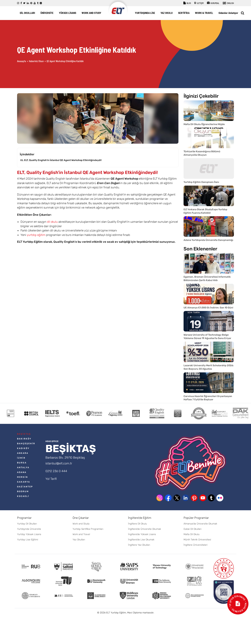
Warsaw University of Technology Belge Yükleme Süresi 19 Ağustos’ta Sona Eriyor (207, 336)
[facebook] (21, 3)
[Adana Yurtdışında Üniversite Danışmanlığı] (209, 226)
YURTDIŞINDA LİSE (145, 12)
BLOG (188, 3)
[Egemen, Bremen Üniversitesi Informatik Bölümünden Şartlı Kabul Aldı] (209, 263)
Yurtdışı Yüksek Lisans (29, 534)
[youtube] (35, 3)
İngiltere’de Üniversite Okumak (144, 529)
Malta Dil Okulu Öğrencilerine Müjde (204, 124)
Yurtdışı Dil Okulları (27, 523)
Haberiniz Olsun (36, 61)
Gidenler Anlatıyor (228, 12)
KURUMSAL (214, 3)
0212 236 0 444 (56, 471)
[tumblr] (37, 3)
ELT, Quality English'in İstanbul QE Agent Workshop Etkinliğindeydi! (63, 160)
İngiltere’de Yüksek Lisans (142, 534)
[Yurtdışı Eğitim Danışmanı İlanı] (209, 168)
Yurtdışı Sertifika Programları (88, 529)
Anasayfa (21, 61)
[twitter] (24, 3)
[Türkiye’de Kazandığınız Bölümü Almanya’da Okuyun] (209, 138)
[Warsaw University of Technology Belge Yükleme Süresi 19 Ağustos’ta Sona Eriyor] (209, 321)
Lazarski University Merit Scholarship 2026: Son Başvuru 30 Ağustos (209, 367)
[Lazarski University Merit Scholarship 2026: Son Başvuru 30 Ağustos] (209, 352)
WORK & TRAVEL (204, 12)
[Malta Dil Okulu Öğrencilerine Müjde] (209, 110)
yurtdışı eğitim (36, 235)
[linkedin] (28, 3)
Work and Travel (81, 534)
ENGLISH (230, 3)
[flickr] (41, 3)
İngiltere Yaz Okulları (139, 544)
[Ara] (242, 13)
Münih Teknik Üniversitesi (197, 539)
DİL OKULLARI (27, 12)
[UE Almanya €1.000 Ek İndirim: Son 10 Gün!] (209, 294)
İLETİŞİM (200, 3)
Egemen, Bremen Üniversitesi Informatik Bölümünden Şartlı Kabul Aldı (207, 278)
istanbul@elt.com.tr (58, 463)
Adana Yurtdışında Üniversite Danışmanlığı (208, 240)
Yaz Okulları (79, 539)
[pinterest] (31, 3)
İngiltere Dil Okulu (137, 523)
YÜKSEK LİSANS (67, 12)
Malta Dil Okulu (191, 534)
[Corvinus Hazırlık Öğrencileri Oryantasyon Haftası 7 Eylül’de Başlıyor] (209, 382)
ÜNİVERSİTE (46, 12)
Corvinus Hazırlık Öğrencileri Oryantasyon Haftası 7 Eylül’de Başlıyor (208, 398)
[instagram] (18, 3)
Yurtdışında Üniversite (29, 529)
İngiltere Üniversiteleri (195, 544)
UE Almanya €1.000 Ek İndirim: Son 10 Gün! (208, 307)
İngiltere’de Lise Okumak (141, 539)
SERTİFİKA (184, 12)
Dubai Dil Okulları (192, 529)
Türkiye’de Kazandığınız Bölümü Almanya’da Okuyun (202, 153)
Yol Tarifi (51, 479)
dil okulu (52, 221)
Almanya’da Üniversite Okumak (200, 523)
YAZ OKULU (167, 12)
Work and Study (81, 523)
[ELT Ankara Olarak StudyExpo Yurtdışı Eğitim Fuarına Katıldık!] (209, 196)
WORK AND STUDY (91, 12)
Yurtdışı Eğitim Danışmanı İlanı (201, 182)
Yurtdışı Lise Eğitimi (27, 539)
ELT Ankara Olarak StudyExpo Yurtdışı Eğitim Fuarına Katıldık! (205, 211)
